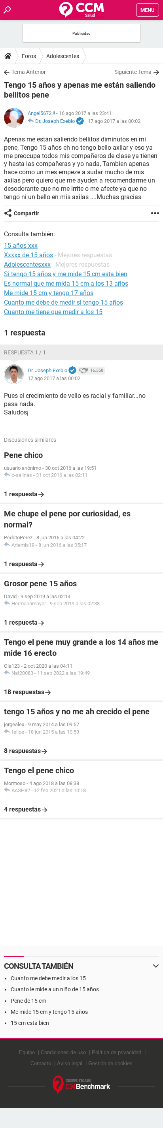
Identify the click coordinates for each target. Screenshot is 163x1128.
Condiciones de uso (63, 1052)
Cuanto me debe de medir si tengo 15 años (63, 302)
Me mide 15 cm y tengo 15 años (49, 1012)
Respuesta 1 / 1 (25, 352)
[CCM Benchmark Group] (81, 1085)
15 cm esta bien (30, 1023)
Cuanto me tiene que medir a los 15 (53, 312)
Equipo (27, 1052)
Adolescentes (62, 56)
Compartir (26, 213)
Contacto (40, 1063)
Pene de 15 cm (28, 1001)
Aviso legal (69, 1063)
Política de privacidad (116, 1052)
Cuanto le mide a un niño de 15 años (55, 989)
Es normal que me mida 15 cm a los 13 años (66, 283)
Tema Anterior (28, 72)
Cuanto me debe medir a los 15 (48, 978)
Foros (29, 56)
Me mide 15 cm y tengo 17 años (48, 293)
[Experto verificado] (80, 121)
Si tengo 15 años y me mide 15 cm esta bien (65, 274)
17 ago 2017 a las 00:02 (114, 121)
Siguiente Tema (133, 72)
